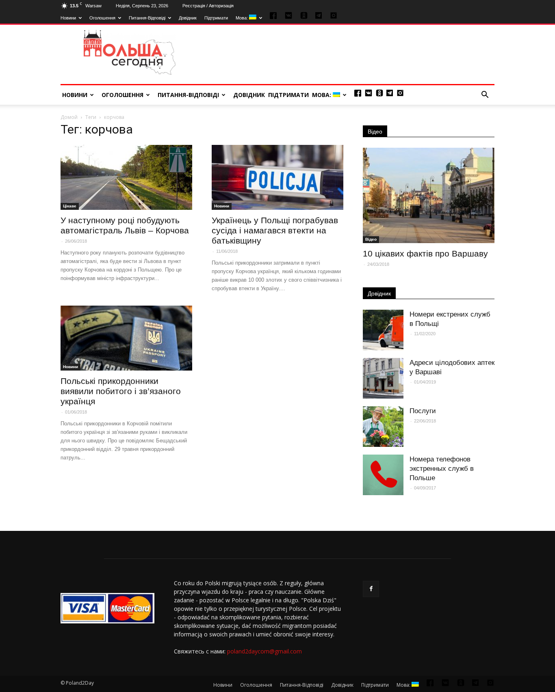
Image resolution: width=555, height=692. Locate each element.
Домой (69, 117)
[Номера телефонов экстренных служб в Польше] (383, 475)
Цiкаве (69, 206)
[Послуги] (383, 426)
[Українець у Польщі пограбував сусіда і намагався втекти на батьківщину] (277, 177)
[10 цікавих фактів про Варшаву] (428, 195)
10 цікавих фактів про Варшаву (425, 253)
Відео (375, 131)
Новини (68, 17)
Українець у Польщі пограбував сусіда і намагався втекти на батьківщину (275, 230)
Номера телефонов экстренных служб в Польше (442, 468)
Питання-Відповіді (147, 17)
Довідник (188, 17)
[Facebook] (371, 589)
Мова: (242, 17)
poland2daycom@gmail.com (264, 651)
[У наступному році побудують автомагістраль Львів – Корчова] (126, 177)
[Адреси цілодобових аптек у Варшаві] (383, 378)
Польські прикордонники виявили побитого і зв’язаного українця (121, 391)
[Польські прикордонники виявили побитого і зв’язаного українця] (126, 338)
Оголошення (102, 17)
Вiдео (371, 239)
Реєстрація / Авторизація (208, 5)
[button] (484, 95)
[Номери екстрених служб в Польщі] (383, 330)
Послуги (423, 411)
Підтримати (216, 17)
